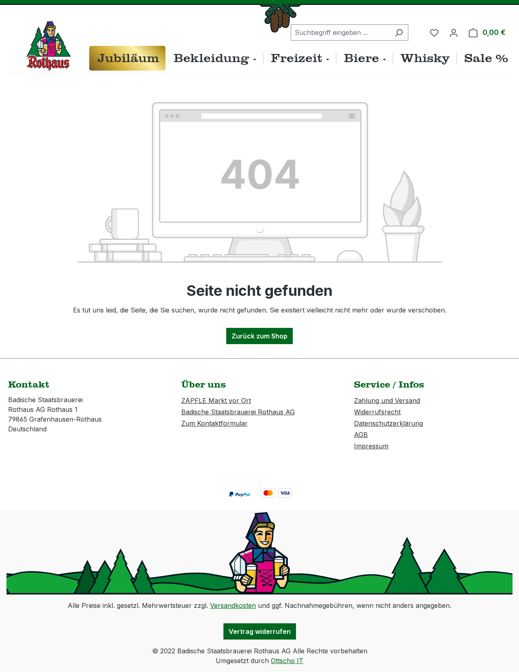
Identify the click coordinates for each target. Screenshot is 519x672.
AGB (361, 435)
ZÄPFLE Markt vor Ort (216, 400)
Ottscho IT (287, 661)
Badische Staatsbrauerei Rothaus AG (238, 412)
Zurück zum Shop (259, 336)
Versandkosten (233, 605)
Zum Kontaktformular (214, 423)
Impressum (371, 446)
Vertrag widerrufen (260, 631)
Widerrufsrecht (377, 412)
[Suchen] (398, 32)
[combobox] (340, 32)
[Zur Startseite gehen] (48, 46)
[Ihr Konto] (453, 32)
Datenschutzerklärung (388, 423)
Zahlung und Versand (387, 400)
